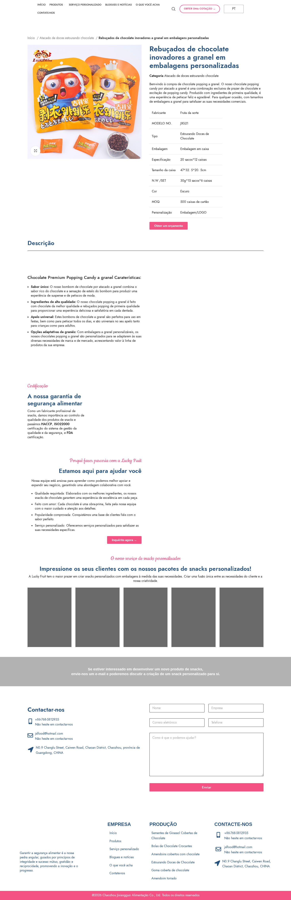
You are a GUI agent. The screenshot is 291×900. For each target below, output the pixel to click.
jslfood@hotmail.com (49, 733)
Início (32, 38)
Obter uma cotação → (200, 8)
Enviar (206, 787)
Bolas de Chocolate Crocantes (171, 846)
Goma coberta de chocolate (170, 870)
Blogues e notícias (121, 857)
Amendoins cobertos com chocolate (175, 854)
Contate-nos (117, 873)
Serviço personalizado (124, 849)
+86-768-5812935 (47, 719)
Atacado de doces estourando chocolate (67, 38)
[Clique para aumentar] (35, 151)
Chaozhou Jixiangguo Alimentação (125, 895)
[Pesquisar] (174, 9)
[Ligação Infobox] (118, 410)
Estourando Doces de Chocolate (173, 862)
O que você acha (121, 865)
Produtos (115, 841)
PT (233, 9)
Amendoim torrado (164, 878)
